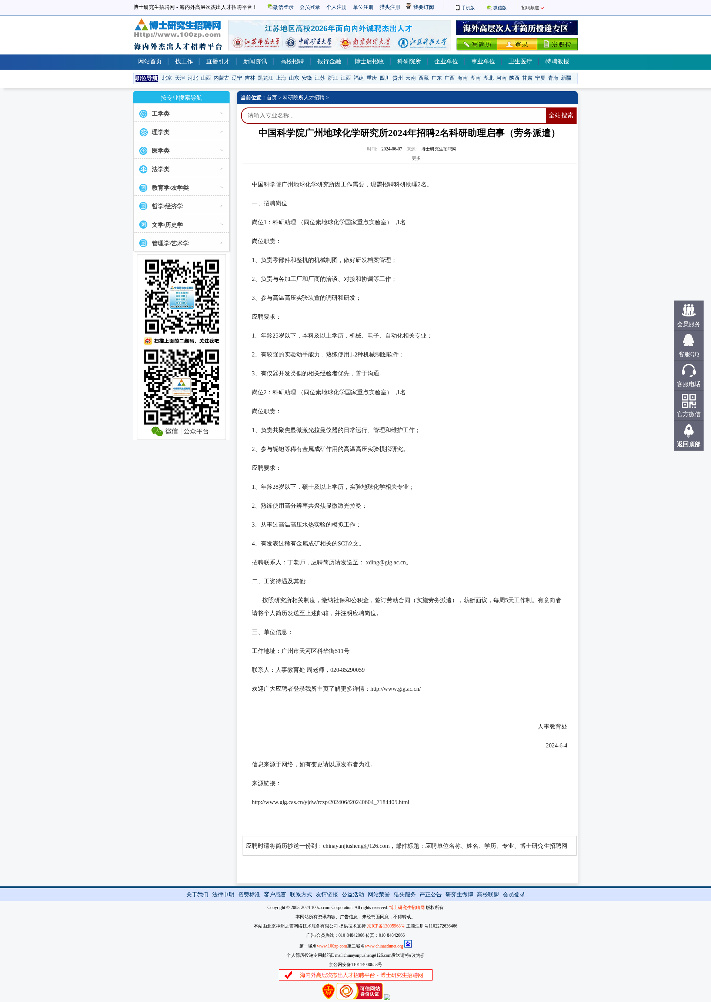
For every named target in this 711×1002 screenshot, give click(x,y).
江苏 (320, 78)
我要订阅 (423, 7)
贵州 (398, 78)
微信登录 (283, 7)
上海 (281, 78)
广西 (449, 78)
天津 (180, 78)
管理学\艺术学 (170, 243)
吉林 (250, 78)
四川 (385, 78)
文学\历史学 (167, 225)
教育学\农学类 (170, 188)
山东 (294, 78)
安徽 (307, 78)
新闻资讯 (255, 61)
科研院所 (409, 61)
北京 (167, 78)
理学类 (161, 132)
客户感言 (275, 895)
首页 (272, 97)
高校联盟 (488, 895)
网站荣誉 (379, 895)
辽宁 (237, 78)
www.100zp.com (332, 946)
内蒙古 (221, 78)
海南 (462, 78)
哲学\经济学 (167, 206)
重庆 (372, 78)
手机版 (468, 7)
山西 (206, 78)
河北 (193, 78)
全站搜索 (561, 115)
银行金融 (329, 61)
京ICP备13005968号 (386, 926)
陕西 (514, 78)
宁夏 (540, 78)
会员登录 (310, 7)
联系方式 (301, 895)
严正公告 (431, 895)
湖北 (488, 78)
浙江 (333, 78)
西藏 (423, 78)
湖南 (475, 78)
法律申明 (223, 895)
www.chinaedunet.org (384, 946)
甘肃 (527, 78)
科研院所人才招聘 (303, 97)
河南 (501, 78)
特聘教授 (557, 61)
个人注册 (336, 7)
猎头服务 (405, 895)
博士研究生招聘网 (407, 907)
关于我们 (197, 895)
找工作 (184, 61)
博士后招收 (369, 61)
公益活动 (353, 895)
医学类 (161, 150)
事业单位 (483, 61)
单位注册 (363, 7)
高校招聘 (292, 61)
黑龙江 (265, 78)
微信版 (500, 7)
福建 (359, 78)
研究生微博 (459, 895)
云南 (410, 78)
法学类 (161, 169)
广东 (436, 78)
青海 (553, 78)
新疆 (566, 78)
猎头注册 (390, 7)
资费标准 (249, 895)
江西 (346, 78)
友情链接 (327, 895)
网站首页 (150, 61)
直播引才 (218, 61)
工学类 (161, 113)
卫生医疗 (520, 61)
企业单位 (446, 61)
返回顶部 (689, 444)
